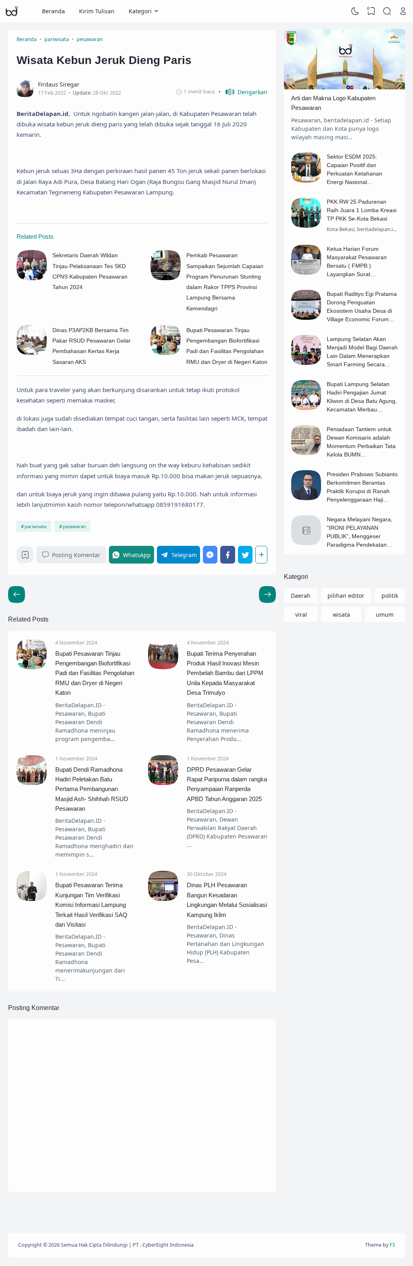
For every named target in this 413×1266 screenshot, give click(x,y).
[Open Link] (402, 11)
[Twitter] (245, 554)
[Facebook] (227, 554)
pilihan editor (345, 595)
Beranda (53, 11)
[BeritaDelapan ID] (12, 11)
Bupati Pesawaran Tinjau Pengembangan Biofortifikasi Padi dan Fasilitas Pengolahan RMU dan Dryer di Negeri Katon (94, 673)
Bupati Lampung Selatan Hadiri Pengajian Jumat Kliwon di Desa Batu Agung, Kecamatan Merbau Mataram (362, 401)
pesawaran (74, 526)
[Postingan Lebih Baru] (267, 594)
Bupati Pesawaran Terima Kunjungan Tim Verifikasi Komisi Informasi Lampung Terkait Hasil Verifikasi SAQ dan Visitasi (91, 905)
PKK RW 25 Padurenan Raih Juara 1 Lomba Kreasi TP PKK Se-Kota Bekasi (361, 210)
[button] (243, 92)
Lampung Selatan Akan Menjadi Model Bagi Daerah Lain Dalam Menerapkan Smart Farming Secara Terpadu (362, 356)
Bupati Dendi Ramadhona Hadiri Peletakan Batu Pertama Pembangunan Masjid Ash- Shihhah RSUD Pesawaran (91, 789)
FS (392, 1244)
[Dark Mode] (355, 11)
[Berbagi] (261, 554)
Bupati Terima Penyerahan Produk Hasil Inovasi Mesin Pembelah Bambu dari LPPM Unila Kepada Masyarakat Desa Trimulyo (225, 673)
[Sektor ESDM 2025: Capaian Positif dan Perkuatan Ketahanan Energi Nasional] (306, 180)
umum (385, 614)
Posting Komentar (76, 555)
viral (301, 614)
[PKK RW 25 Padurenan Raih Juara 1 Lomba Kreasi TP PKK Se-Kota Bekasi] (306, 225)
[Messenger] (210, 554)
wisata (341, 614)
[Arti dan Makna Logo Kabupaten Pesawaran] (344, 87)
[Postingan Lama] (16, 594)
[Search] (387, 11)
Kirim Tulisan (97, 11)
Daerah (301, 595)
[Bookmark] (25, 557)
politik (390, 595)
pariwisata (35, 526)
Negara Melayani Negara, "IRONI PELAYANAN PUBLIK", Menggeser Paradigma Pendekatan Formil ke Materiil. (359, 536)
